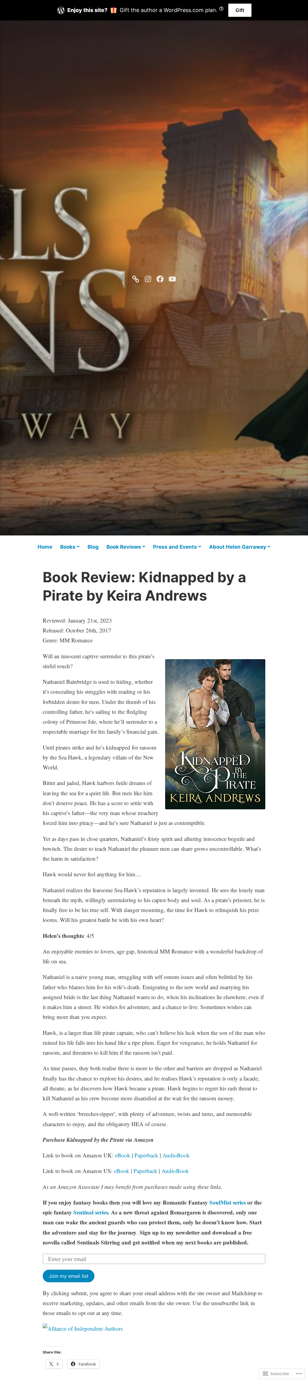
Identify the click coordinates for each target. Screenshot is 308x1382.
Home (45, 547)
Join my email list (68, 1276)
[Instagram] (148, 278)
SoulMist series (227, 1202)
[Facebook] (160, 278)
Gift (240, 10)
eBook (122, 1155)
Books (67, 547)
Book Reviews (123, 547)
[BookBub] (135, 278)
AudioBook (176, 1155)
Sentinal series (90, 1212)
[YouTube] (172, 278)
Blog (93, 547)
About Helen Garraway (237, 547)
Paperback (146, 1155)
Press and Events (175, 547)
